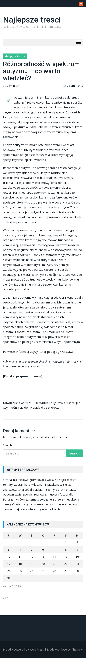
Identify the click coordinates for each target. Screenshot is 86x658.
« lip (5, 598)
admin (11, 85)
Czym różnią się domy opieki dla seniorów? (31, 407)
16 (77, 556)
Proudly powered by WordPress (23, 649)
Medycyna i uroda (15, 56)
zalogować (24, 437)
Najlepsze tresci (32, 20)
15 (65, 556)
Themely (77, 649)
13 (43, 556)
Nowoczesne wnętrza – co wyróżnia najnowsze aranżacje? (41, 403)
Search (7, 445)
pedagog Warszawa (60, 352)
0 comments (75, 85)
